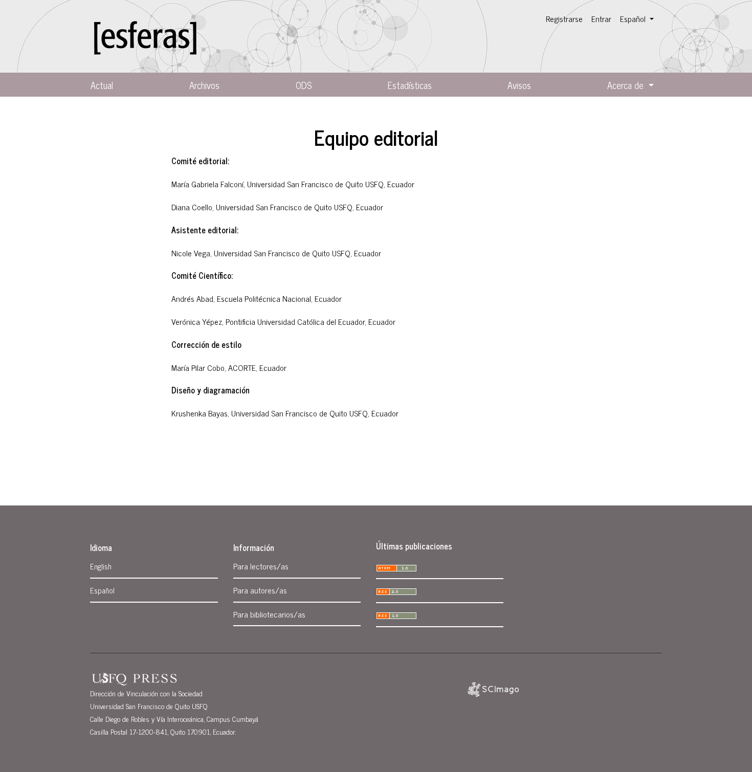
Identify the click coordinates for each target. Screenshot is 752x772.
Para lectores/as (261, 565)
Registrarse (564, 18)
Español (102, 590)
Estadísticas (410, 85)
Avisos (519, 85)
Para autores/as (260, 590)
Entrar (601, 18)
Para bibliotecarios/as (269, 614)
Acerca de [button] (626, 85)
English (101, 566)
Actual (102, 85)
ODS (304, 85)
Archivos (204, 85)
